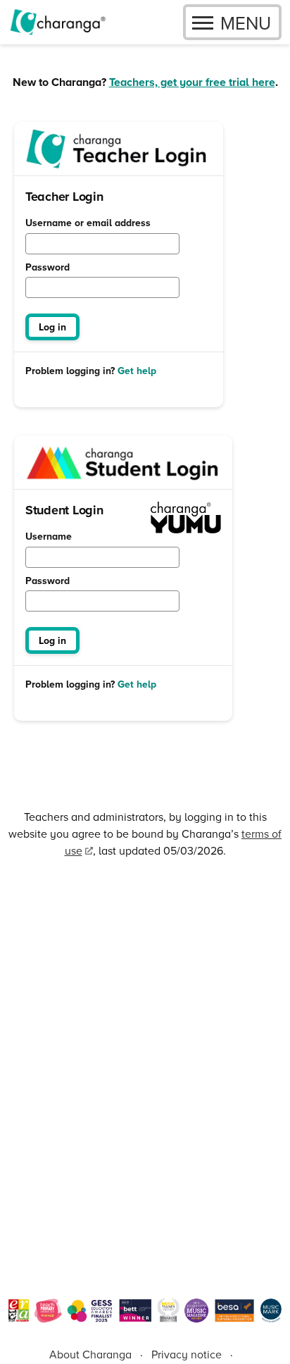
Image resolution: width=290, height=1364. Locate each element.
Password (47, 267)
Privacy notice (186, 1354)
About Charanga (90, 1354)
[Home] (57, 22)
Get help (137, 371)
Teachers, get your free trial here (192, 82)
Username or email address (88, 223)
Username (48, 537)
